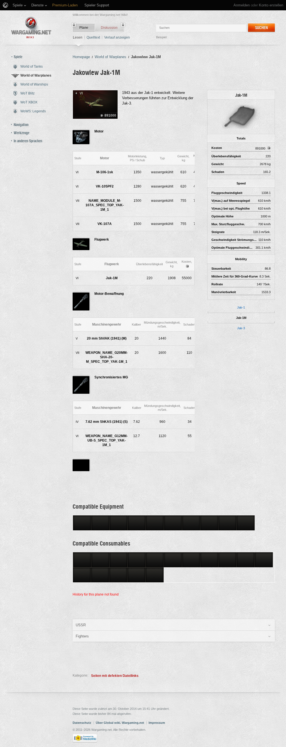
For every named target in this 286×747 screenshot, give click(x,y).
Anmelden (241, 5)
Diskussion (109, 28)
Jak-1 (241, 307)
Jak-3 (241, 328)
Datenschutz (82, 722)
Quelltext (93, 37)
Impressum (157, 722)
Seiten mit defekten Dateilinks (115, 676)
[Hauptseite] (31, 27)
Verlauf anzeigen (117, 37)
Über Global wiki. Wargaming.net (120, 722)
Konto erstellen (271, 5)
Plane (83, 28)
